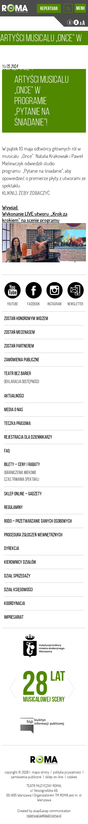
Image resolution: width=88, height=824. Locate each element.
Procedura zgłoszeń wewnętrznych (33, 534)
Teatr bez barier (17, 373)
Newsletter (75, 304)
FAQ (7, 450)
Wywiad (10, 207)
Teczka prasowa (17, 423)
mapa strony (40, 772)
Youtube (12, 304)
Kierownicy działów (20, 562)
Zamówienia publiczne (21, 359)
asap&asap (41, 810)
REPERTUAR (49, 8)
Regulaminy (13, 507)
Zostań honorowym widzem (26, 318)
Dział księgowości (18, 589)
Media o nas (13, 409)
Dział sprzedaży (17, 575)
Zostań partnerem (19, 346)
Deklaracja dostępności (21, 381)
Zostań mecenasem (19, 332)
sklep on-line (54, 777)
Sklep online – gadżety (23, 493)
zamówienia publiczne (26, 777)
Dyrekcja (11, 548)
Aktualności (14, 395)
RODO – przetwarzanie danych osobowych (38, 521)
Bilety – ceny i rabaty (22, 464)
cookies (72, 777)
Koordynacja (14, 603)
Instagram (54, 304)
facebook (33, 304)
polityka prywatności (67, 772)
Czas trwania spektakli (21, 479)
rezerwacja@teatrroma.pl (44, 815)
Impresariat (14, 617)
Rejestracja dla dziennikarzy (28, 437)
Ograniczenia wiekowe (20, 472)
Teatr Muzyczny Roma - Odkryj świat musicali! (15, 8)
